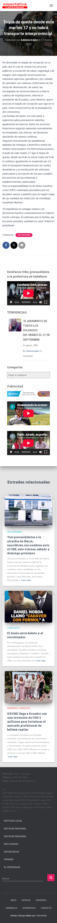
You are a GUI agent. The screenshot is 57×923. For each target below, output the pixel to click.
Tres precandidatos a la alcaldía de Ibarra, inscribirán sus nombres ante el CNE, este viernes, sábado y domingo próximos (28, 545)
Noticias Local (13, 820)
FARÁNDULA (11, 908)
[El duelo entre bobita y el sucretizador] (28, 606)
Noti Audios (11, 844)
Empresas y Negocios (18, 708)
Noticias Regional (15, 836)
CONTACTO (46, 908)
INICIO (13, 900)
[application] (28, 293)
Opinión (8, 859)
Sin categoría (24, 235)
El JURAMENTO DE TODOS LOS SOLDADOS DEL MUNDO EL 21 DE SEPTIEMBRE (36, 330)
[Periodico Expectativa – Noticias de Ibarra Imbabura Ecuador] (16, 6)
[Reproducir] (11, 302)
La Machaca (13, 628)
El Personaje (12, 867)
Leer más (26, 580)
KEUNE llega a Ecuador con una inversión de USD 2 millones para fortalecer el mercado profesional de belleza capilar (27, 722)
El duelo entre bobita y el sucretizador (25, 635)
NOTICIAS (26, 900)
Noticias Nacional (15, 828)
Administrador (32, 351)
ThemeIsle (41, 915)
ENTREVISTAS (29, 908)
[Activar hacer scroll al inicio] (51, 917)
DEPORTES (41, 900)
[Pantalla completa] (45, 302)
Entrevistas (11, 851)
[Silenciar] (40, 302)
